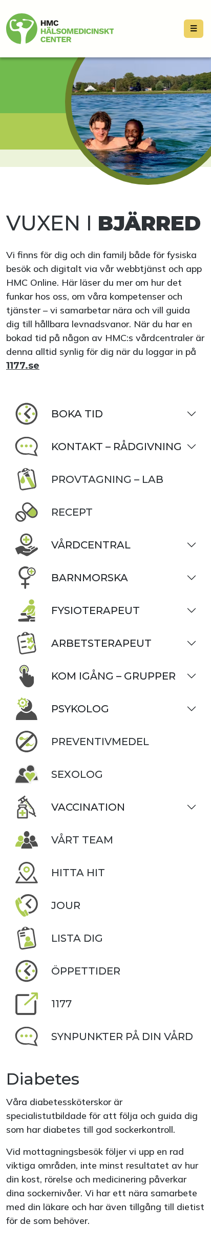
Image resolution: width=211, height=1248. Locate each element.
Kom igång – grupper (113, 676)
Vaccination (88, 807)
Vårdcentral (91, 545)
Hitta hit (78, 872)
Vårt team (82, 840)
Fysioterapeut (95, 610)
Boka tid (77, 414)
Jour (65, 905)
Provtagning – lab (107, 479)
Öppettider (85, 971)
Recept (72, 512)
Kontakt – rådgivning (116, 446)
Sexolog (77, 774)
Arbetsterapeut (101, 643)
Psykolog (80, 709)
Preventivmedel (100, 741)
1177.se (22, 365)
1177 (61, 1004)
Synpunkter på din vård (122, 1036)
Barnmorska (89, 578)
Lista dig (77, 938)
